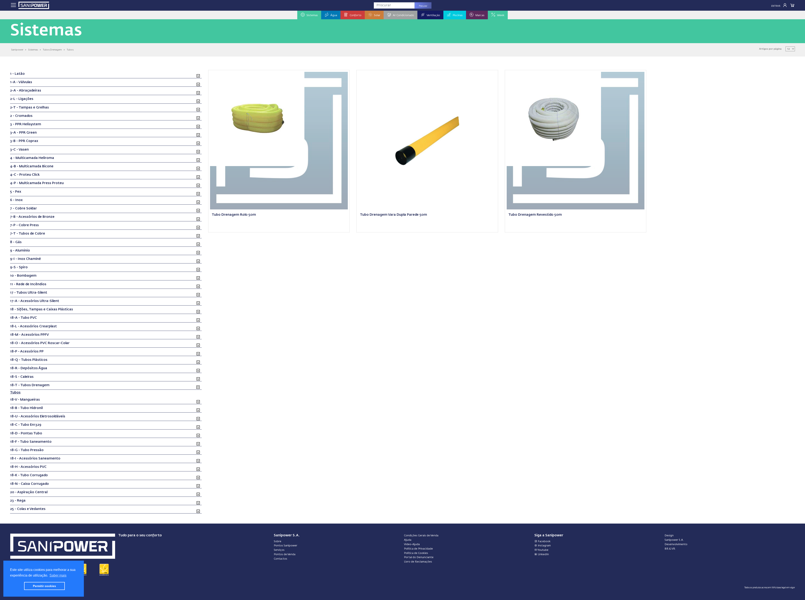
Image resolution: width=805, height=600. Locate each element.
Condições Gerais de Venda (421, 535)
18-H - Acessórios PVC (28, 467)
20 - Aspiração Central (29, 492)
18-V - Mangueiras (25, 399)
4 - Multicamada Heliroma (32, 158)
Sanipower (17, 50)
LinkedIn (543, 554)
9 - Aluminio (20, 250)
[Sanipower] (33, 5)
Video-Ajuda (412, 544)
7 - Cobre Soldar (23, 208)
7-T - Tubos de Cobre (27, 233)
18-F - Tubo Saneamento (31, 442)
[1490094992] (257, 118)
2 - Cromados (21, 116)
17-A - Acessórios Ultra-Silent (34, 301)
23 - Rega (18, 500)
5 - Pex (15, 192)
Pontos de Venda (284, 554)
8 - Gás (16, 242)
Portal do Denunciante (419, 557)
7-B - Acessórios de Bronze (32, 217)
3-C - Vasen (19, 149)
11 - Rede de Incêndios (28, 284)
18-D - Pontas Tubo (26, 433)
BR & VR (670, 548)
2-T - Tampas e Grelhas (29, 107)
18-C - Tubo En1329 (25, 425)
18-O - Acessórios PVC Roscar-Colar (40, 343)
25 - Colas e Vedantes (27, 509)
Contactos (280, 558)
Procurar (423, 6)
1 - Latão (17, 74)
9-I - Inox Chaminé (25, 259)
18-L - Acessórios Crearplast (33, 326)
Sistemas (33, 50)
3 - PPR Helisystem (25, 124)
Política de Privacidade (418, 548)
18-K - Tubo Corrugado (29, 475)
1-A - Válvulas (21, 82)
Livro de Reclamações (418, 561)
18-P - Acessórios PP (27, 351)
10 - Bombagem (23, 275)
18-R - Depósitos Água (28, 368)
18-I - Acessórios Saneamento (35, 458)
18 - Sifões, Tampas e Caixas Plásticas (41, 309)
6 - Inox (16, 200)
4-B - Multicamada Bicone (31, 166)
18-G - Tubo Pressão (27, 450)
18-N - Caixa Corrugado (29, 484)
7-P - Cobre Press (24, 225)
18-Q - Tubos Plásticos (28, 360)
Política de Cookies (416, 553)
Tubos (70, 50)
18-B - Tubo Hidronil (26, 408)
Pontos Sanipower (285, 545)
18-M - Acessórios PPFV (29, 335)
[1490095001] (427, 140)
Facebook (544, 541)
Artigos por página (770, 49)
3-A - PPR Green (23, 132)
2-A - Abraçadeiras (25, 90)
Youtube (542, 550)
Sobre (277, 541)
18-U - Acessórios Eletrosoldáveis (37, 416)
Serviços (279, 550)
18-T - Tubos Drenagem (29, 385)
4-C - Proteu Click (25, 175)
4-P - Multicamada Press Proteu (37, 183)
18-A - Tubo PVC (23, 318)
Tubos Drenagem (52, 50)
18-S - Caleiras (22, 377)
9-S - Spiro (19, 267)
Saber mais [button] (57, 575)
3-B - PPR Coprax (24, 141)
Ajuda (407, 540)
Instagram (544, 545)
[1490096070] (554, 118)
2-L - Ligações (21, 99)
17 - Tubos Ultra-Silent (28, 292)
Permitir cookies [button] (44, 586)
